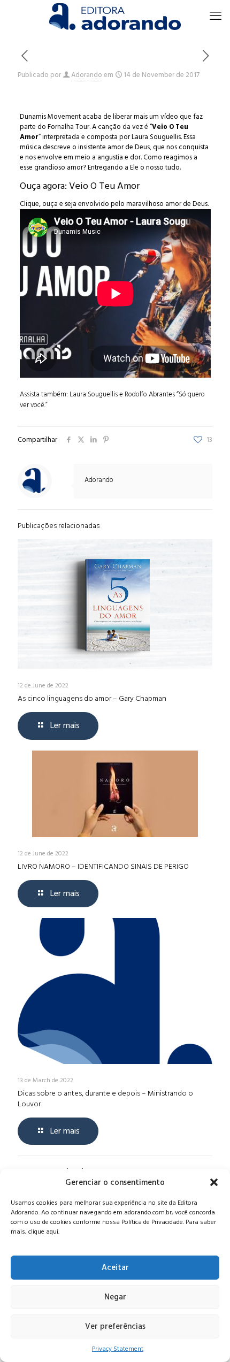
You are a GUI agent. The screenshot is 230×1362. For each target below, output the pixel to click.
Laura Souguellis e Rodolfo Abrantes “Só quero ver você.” (112, 399)
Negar (115, 1297)
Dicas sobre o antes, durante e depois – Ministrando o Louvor (105, 1098)
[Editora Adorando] (115, 16)
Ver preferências (115, 1326)
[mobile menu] (215, 16)
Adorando (86, 75)
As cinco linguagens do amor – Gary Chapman (92, 698)
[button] (214, 1182)
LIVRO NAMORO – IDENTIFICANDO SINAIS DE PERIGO (103, 866)
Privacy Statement (117, 1349)
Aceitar (115, 1267)
